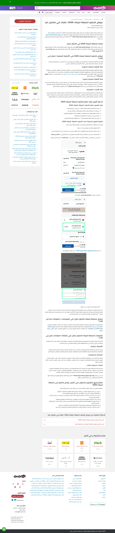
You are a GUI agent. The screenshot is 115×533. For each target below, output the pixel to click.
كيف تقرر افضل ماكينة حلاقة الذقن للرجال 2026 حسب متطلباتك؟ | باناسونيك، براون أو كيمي (24, 149)
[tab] (73, 420)
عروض (88, 12)
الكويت (103, 483)
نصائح (83, 12)
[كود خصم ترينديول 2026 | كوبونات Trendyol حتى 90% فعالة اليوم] (49, 458)
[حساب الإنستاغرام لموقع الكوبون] (23, 483)
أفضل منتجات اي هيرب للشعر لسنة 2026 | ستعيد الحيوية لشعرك (25, 137)
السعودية (103, 479)
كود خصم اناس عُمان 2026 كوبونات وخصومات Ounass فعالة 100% (47, 493)
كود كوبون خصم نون (76, 497)
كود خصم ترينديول (77, 495)
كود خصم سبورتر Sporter (75, 502)
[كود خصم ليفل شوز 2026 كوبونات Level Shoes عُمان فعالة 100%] (49, 443)
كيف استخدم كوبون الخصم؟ (74, 493)
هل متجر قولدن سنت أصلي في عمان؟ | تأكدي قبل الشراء (24, 49)
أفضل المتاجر (33, 82)
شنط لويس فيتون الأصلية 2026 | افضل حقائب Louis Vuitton (24, 133)
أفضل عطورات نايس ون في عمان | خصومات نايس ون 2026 (25, 141)
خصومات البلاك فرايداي (85, 401)
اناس (66, 466)
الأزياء (78, 12)
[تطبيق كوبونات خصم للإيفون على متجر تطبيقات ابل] (39, 12)
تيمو (82, 451)
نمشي (81, 464)
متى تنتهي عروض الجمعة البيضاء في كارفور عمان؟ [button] (89, 424)
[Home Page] (99, 8)
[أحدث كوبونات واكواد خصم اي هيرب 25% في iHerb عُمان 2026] (98, 443)
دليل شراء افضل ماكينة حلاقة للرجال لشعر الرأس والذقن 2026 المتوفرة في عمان (24, 158)
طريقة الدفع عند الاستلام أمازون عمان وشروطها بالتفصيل (26, 38)
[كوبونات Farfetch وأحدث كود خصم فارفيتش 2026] (15, 105)
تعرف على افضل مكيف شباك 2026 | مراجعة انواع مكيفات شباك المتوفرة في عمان (25, 154)
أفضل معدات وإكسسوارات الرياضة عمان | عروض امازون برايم (25, 124)
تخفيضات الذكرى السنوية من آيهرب (72, 3)
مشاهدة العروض (25, 21)
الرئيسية (103, 12)
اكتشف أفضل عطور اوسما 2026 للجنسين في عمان (24, 59)
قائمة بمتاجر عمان (77, 479)
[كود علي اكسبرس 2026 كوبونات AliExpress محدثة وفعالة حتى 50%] (35, 105)
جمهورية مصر (102, 493)
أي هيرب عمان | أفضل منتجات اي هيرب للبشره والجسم (24, 162)
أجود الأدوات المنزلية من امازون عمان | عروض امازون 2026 (24, 120)
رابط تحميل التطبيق (17, 496)
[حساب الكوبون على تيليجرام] (15, 487)
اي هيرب (98, 449)
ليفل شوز (50, 449)
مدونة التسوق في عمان (75, 483)
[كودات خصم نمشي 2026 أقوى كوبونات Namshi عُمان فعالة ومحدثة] (82, 458)
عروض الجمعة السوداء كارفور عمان (69, 74)
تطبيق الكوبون (48, 12)
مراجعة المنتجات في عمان (75, 500)
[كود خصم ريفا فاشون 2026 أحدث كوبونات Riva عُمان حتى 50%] (15, 99)
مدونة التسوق (88, 19)
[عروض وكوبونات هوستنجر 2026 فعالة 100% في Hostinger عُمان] (98, 458)
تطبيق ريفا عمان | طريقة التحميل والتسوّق (25, 41)
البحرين (103, 486)
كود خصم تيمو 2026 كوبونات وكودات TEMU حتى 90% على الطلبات (47, 481)
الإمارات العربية (101, 481)
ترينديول (49, 464)
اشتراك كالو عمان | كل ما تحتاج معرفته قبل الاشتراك (25, 44)
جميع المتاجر (96, 12)
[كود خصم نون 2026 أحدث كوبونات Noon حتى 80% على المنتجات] (65, 443)
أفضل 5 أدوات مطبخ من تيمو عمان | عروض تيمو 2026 (24, 116)
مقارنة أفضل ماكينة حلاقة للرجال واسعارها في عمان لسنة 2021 (24, 145)
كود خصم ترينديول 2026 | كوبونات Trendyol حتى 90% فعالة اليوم (47, 495)
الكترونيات (57, 12)
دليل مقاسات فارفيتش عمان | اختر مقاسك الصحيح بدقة (25, 75)
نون (66, 449)
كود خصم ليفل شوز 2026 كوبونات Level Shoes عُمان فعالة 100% (47, 486)
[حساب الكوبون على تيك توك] (20, 487)
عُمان (104, 488)
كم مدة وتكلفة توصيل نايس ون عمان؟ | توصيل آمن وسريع (24, 55)
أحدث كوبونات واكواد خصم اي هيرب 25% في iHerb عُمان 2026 (48, 479)
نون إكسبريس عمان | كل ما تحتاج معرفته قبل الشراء (24, 64)
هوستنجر (98, 466)
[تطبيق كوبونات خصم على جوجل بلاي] (42, 12)
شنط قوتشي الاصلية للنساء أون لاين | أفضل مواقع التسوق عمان (25, 128)
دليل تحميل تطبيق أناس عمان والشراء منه (25, 52)
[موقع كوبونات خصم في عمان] (102, 19)
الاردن (104, 495)
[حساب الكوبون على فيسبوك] (13, 483)
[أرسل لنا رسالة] (4, 529)
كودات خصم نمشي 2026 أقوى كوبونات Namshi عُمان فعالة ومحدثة (47, 490)
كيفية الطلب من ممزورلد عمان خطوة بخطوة (25, 67)
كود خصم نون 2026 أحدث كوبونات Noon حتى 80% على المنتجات (47, 483)
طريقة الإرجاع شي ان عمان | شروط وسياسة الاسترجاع (25, 33)
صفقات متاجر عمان (76, 481)
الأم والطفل (72, 12)
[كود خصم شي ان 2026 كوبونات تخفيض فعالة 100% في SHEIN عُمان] (25, 105)
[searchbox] (59, 8)
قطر (104, 490)
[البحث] (37, 8)
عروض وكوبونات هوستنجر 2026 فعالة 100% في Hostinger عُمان (47, 488)
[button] (10, 2)
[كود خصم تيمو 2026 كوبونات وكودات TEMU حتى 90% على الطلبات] (82, 443)
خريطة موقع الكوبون (76, 486)
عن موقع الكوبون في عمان (74, 488)
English (20, 8)
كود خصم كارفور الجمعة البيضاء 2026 (86, 251)
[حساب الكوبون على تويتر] (18, 483)
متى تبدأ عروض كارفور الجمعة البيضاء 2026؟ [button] (91, 420)
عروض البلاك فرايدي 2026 (77, 19)
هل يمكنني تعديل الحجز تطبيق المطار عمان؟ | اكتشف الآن (25, 70)
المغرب (103, 497)
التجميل (64, 12)
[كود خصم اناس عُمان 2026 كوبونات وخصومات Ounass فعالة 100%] (65, 458)
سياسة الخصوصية (77, 490)
